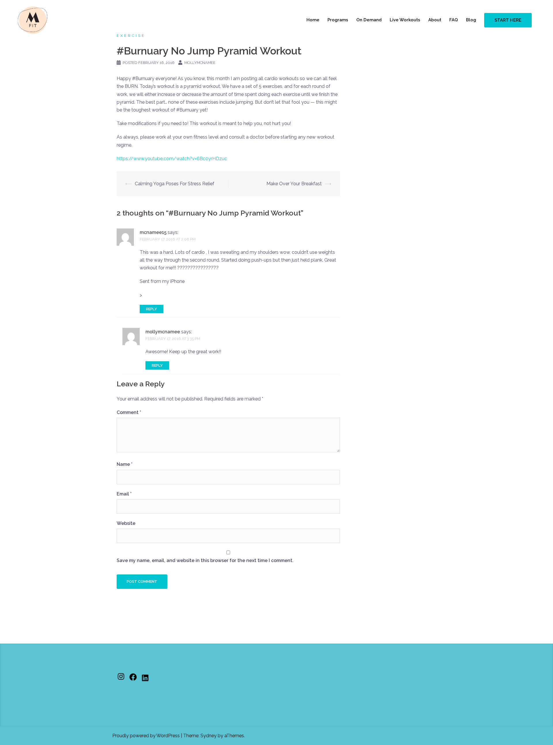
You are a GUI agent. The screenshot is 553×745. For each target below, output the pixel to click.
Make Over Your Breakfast (294, 183)
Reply (151, 309)
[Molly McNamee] (32, 19)
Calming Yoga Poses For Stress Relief (174, 183)
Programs (337, 19)
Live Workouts (405, 19)
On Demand (369, 19)
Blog (471, 19)
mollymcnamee (199, 62)
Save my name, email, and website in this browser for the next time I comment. (205, 560)
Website (126, 523)
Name (124, 464)
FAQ (453, 19)
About (434, 19)
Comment (129, 412)
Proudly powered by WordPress (146, 735)
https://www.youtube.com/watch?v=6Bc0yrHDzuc (172, 158)
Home (312, 19)
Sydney (208, 735)
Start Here (508, 20)
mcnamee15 (153, 232)
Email (124, 494)
